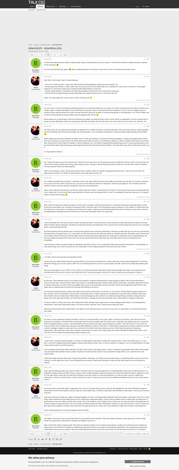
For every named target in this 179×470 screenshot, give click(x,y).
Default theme (42, 449)
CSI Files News (76, 6)
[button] (56, 6)
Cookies (32, 449)
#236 (147, 316)
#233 (147, 219)
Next (65, 55)
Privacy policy (133, 449)
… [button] (38, 55)
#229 (147, 126)
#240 (147, 415)
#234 (147, 253)
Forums (40, 6)
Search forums (41, 10)
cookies (43, 462)
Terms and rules (123, 449)
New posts (31, 10)
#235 (147, 277)
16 (48, 55)
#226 (147, 59)
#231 (147, 178)
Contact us (113, 449)
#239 (147, 385)
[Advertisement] (89, 27)
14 (41, 55)
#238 (147, 367)
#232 (147, 201)
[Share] (144, 59)
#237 (147, 337)
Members (62, 6)
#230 (147, 159)
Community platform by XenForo (89, 452)
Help (140, 449)
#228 (147, 105)
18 (54, 55)
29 (60, 55)
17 (51, 55)
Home (32, 6)
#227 (147, 76)
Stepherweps (34, 51)
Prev (32, 55)
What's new (50, 6)
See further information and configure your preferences (48, 466)
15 (45, 55)
